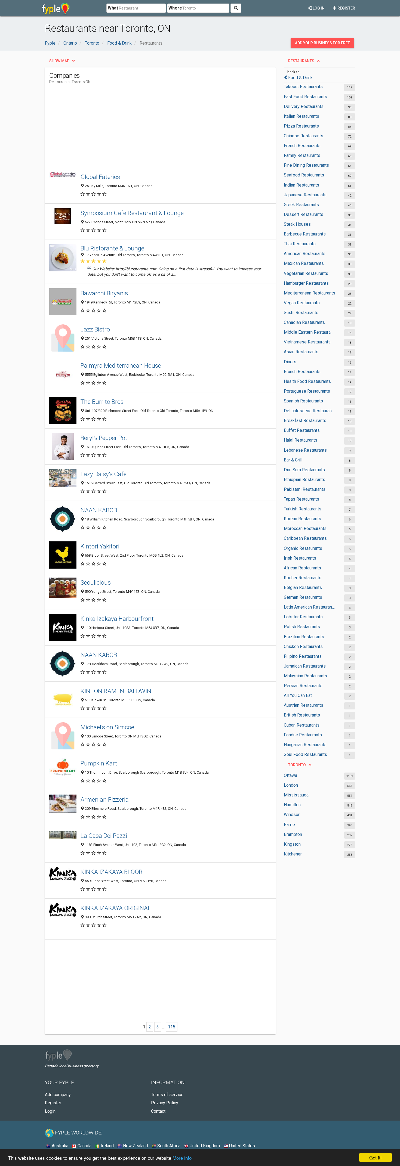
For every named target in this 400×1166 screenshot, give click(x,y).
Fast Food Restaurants (305, 96)
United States (241, 1145)
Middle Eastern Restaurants (309, 332)
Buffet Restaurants (302, 430)
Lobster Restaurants (303, 616)
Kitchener (293, 854)
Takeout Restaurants (303, 86)
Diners (290, 361)
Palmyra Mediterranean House (121, 365)
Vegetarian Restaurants (306, 273)
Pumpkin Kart (99, 763)
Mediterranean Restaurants (309, 293)
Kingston (292, 844)
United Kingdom (204, 1145)
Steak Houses (297, 224)
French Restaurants (302, 145)
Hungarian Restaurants (305, 744)
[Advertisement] (148, 127)
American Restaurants (304, 253)
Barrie (289, 824)
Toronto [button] (297, 765)
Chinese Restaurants (303, 135)
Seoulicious (96, 582)
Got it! (375, 1157)
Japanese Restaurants (305, 194)
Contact (158, 1111)
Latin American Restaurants (309, 607)
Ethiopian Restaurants (304, 479)
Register (346, 8)
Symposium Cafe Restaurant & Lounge (132, 212)
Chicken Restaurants (303, 646)
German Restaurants (303, 597)
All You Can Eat (298, 695)
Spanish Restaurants (303, 401)
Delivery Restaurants (304, 106)
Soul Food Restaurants (305, 754)
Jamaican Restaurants (305, 666)
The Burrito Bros (102, 401)
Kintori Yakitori (100, 546)
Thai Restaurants (300, 243)
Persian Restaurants (303, 685)
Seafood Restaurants (304, 175)
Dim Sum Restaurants (304, 469)
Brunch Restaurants (302, 371)
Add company (58, 1094)
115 (171, 1026)
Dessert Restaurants (303, 214)
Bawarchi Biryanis (104, 293)
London (291, 785)
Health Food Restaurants (307, 381)
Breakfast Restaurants (305, 420)
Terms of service (167, 1094)
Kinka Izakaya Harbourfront (117, 618)
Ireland (107, 1145)
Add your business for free (322, 43)
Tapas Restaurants (301, 499)
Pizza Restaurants (301, 126)
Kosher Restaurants (302, 577)
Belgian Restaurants (303, 587)
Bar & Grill (293, 460)
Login (50, 1111)
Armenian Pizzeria (105, 799)
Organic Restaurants (303, 548)
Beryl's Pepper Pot (104, 437)
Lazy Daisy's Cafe (104, 473)
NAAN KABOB (99, 510)
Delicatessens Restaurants (309, 410)
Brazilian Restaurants (304, 636)
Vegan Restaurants (302, 302)
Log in (318, 8)
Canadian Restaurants (304, 322)
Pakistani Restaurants (304, 489)
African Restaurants (302, 567)
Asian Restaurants (301, 351)
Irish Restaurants (300, 558)
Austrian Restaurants (303, 705)
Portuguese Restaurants (307, 391)
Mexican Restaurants (304, 263)
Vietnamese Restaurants (307, 342)
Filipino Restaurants (303, 656)
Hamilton (292, 804)
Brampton (293, 834)
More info (182, 1157)
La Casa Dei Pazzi (104, 835)
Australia (59, 1145)
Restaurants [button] (301, 61)
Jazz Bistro (95, 329)
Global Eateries (100, 176)
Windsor (292, 814)
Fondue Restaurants (303, 734)
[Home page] (56, 8)
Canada (83, 1145)
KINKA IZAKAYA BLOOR (112, 871)
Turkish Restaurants (302, 508)
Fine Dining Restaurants (306, 165)
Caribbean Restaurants (305, 538)
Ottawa (290, 775)
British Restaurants (302, 715)
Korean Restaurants (302, 518)
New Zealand (135, 1145)
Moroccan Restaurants (305, 528)
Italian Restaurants (301, 116)
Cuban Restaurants (301, 725)
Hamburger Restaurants (306, 283)
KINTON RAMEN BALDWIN (116, 690)
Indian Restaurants (301, 185)
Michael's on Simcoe (107, 727)
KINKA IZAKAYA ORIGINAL (116, 907)
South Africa (168, 1145)
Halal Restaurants (300, 440)
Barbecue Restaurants (305, 234)
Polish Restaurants (302, 626)
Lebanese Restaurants (305, 450)
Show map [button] (59, 61)
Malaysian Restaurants (305, 675)
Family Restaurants (302, 155)
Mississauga (296, 795)
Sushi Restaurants (301, 312)
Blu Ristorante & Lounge (112, 248)
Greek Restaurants (301, 204)
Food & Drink (300, 77)
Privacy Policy (164, 1102)
